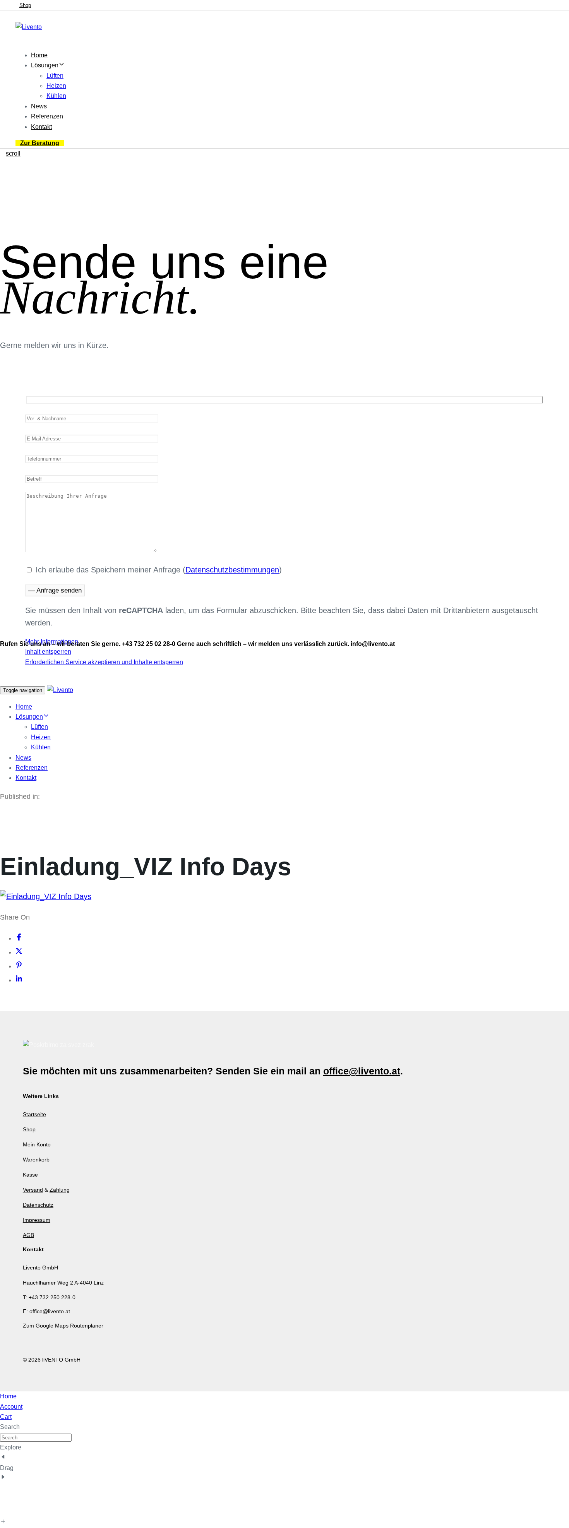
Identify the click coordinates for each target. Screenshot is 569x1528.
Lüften (54, 75)
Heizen (56, 85)
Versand (33, 1190)
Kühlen (56, 96)
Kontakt (41, 126)
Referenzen (47, 116)
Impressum (36, 1220)
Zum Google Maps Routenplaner (63, 1325)
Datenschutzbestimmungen (232, 569)
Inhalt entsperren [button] (48, 651)
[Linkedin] (18, 980)
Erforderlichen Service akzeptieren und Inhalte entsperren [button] (104, 662)
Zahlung (60, 1190)
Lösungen (44, 65)
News (39, 106)
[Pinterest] (18, 966)
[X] (18, 952)
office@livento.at (361, 1070)
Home (39, 55)
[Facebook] (18, 938)
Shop (29, 1129)
